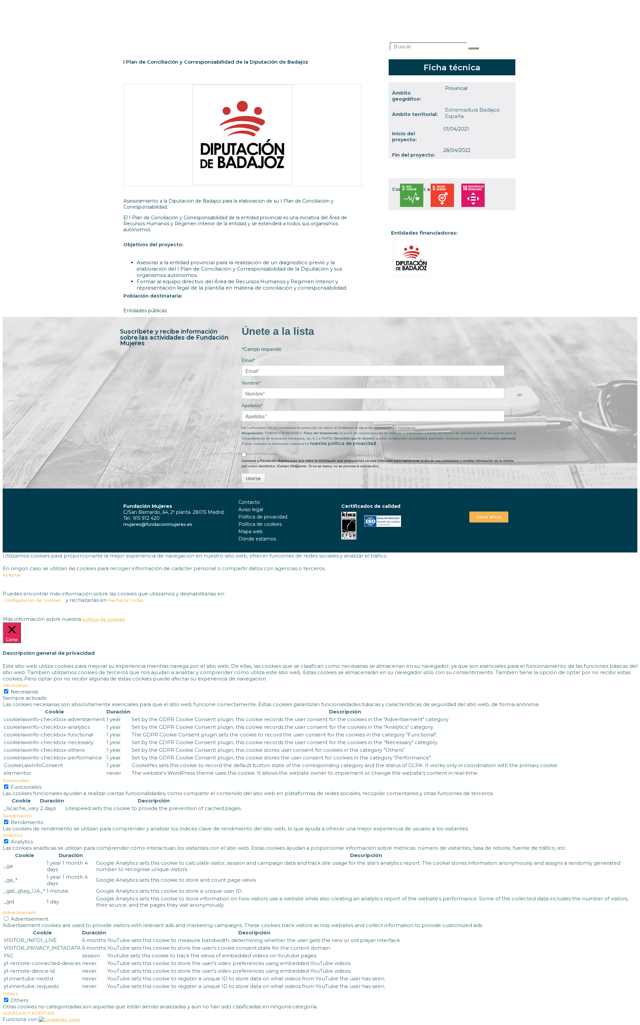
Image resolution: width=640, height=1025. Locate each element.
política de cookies (103, 619)
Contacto (249, 502)
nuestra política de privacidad (343, 443)
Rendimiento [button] (17, 815)
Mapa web (250, 531)
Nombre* (251, 383)
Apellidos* (252, 405)
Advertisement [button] (19, 912)
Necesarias (24, 691)
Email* (248, 360)
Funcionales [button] (16, 780)
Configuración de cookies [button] (32, 600)
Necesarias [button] (15, 685)
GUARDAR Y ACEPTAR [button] (28, 1013)
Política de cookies (260, 524)
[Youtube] (496, 501)
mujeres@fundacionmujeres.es (157, 524)
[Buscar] (473, 48)
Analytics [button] (13, 835)
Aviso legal (250, 509)
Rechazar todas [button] (126, 600)
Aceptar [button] (12, 574)
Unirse (253, 478)
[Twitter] (489, 501)
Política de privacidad (262, 517)
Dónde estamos (257, 539)
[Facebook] (481, 501)
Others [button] (10, 993)
